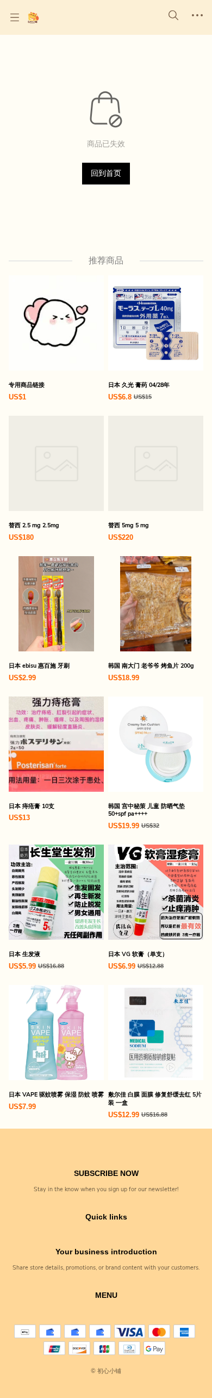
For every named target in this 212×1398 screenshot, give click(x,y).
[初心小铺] (33, 17)
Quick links (106, 1216)
